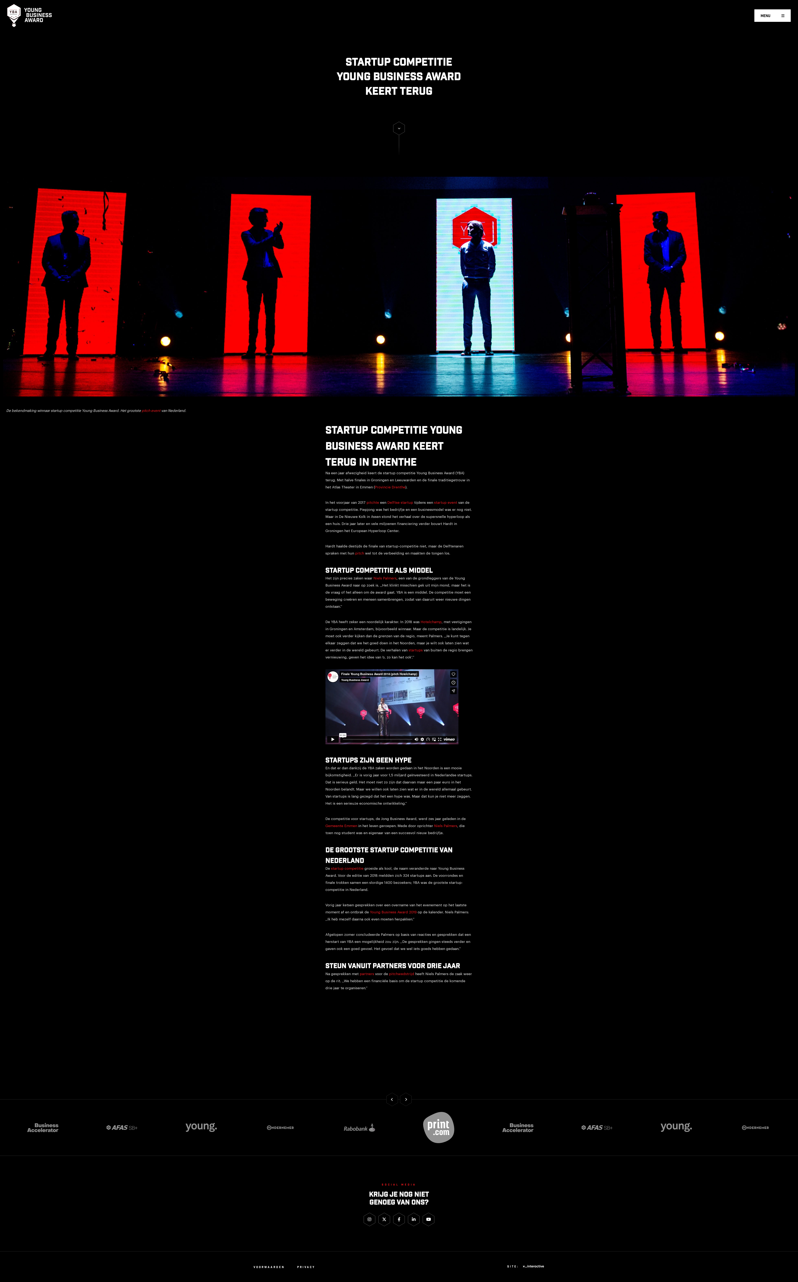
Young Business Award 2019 (393, 912)
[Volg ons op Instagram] (369, 1219)
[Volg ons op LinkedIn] (414, 1219)
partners (367, 974)
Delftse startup (400, 502)
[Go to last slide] (392, 1099)
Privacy (306, 1267)
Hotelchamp (431, 622)
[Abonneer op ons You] (428, 1219)
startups (416, 650)
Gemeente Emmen (341, 826)
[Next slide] (406, 1099)
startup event (445, 502)
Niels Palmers (385, 578)
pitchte (373, 502)
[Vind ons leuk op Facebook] (399, 1219)
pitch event (151, 411)
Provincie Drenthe (390, 487)
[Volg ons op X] (384, 1219)
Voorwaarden (269, 1267)
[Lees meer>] (399, 128)
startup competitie (347, 868)
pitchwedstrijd (401, 974)
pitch (359, 553)
